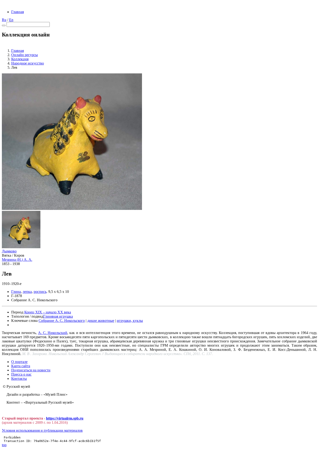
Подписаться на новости (30, 370)
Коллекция (19, 59)
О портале (19, 362)
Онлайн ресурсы (24, 55)
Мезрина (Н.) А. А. (17, 260)
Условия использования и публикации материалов (42, 430)
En (11, 20)
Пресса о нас (21, 374)
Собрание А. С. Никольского (62, 321)
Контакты (19, 379)
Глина (16, 292)
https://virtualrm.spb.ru (64, 418)
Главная (17, 12)
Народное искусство (27, 63)
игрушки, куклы (130, 321)
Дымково (9, 251)
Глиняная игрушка (58, 316)
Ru (4, 20)
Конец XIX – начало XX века (47, 312)
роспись (40, 292)
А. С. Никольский (52, 333)
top (4, 445)
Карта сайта (20, 366)
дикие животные (100, 321)
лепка (27, 292)
